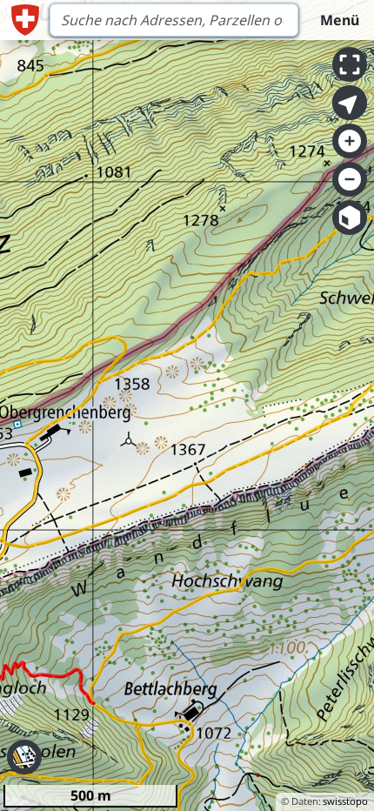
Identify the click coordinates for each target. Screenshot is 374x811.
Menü (339, 20)
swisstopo (345, 801)
